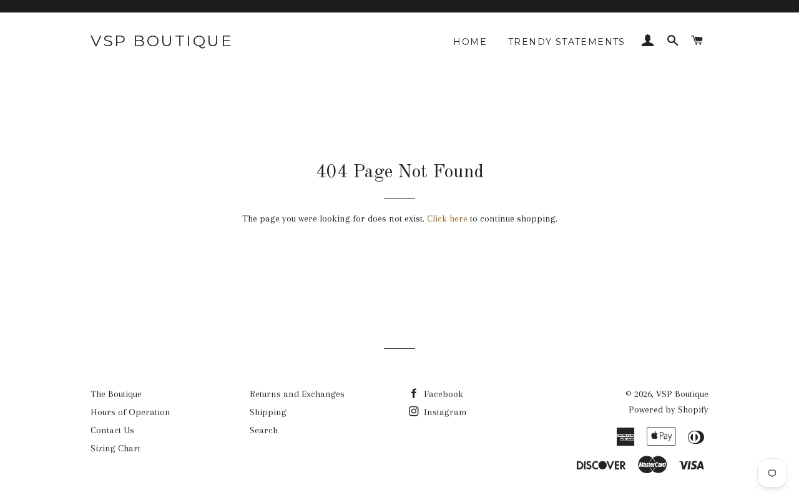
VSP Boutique (162, 40)
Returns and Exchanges (297, 394)
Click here (447, 218)
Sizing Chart (115, 448)
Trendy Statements (566, 41)
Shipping (268, 412)
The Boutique (116, 394)
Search (264, 430)
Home (470, 41)
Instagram (444, 412)
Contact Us (112, 430)
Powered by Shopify (668, 409)
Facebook (442, 394)
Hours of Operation (130, 412)
